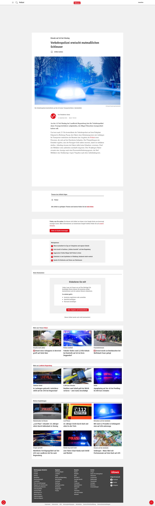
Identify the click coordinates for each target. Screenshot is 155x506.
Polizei (21, 2)
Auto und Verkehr (78, 492)
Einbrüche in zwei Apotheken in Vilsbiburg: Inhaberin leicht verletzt (73, 256)
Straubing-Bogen (59, 472)
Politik (75, 481)
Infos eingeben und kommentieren (77, 310)
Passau (57, 490)
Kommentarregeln (38, 479)
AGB (60, 504)
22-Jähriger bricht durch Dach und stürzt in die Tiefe (75, 425)
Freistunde (76, 483)
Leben (75, 488)
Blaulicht (76, 473)
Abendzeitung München (40, 487)
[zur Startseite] (115, 471)
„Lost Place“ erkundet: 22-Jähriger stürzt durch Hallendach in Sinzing (46, 425)
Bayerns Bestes (38, 494)
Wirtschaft (76, 487)
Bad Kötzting (58, 479)
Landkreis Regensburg (45, 365)
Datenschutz (55, 504)
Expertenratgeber (38, 496)
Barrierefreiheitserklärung (89, 504)
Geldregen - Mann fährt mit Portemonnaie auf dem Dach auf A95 (107, 452)
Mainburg (57, 483)
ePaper (92, 472)
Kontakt (36, 473)
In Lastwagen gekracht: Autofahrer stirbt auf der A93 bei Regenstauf (45, 389)
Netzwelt (76, 494)
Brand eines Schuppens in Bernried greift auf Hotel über (47, 352)
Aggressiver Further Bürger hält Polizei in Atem (67, 253)
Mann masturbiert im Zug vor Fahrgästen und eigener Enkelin (71, 246)
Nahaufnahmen (78, 485)
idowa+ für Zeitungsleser (96, 473)
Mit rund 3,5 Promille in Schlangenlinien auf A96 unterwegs (107, 425)
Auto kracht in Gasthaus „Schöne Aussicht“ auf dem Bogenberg (72, 249)
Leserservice (93, 477)
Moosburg (57, 487)
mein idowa (90, 207)
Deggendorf (58, 488)
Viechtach (57, 481)
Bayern (76, 472)
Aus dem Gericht (78, 479)
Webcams (92, 485)
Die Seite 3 (76, 477)
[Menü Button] (13, 2)
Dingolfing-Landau (59, 485)
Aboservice (93, 475)
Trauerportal (93, 481)
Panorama (76, 490)
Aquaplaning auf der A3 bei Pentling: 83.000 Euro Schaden (107, 389)
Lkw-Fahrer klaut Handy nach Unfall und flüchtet (76, 452)
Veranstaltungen (94, 487)
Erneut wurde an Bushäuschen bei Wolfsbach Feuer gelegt (107, 352)
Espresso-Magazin (38, 498)
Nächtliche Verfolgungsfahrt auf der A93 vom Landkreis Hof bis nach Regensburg (46, 453)
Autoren (36, 472)
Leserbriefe (37, 481)
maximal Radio (37, 490)
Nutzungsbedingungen (68, 504)
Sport (75, 475)
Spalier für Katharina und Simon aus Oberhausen (68, 260)
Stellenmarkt (93, 479)
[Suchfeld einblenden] (16, 2)
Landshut (57, 473)
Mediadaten (79, 504)
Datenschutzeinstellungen (103, 504)
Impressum (47, 504)
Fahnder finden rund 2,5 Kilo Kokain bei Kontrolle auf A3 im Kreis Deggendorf (76, 353)
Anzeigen (92, 483)
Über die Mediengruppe (40, 483)
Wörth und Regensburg (60, 477)
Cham (56, 475)
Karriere (36, 475)
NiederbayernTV (38, 492)
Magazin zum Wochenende (40, 485)
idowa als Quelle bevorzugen (59, 231)
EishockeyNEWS (38, 488)
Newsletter (36, 477)
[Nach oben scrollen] (151, 502)
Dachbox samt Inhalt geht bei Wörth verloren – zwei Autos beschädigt (76, 389)
